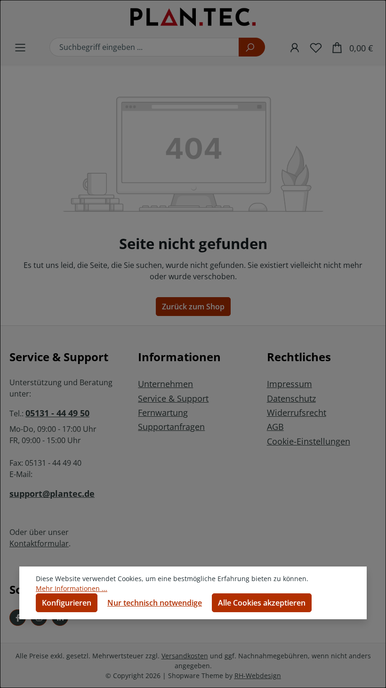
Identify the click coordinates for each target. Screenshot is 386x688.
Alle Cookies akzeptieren (262, 603)
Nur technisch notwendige (154, 603)
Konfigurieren (66, 603)
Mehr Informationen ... (71, 588)
